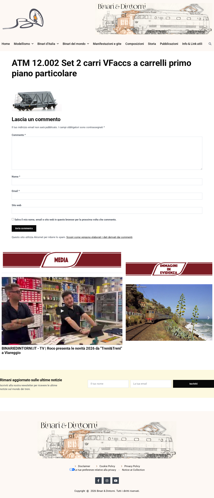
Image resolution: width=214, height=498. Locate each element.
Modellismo (22, 44)
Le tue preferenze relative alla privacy (95, 469)
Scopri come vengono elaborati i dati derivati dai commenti (99, 237)
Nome (16, 176)
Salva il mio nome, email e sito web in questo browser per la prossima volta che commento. (65, 219)
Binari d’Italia (46, 44)
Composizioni (134, 44)
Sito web (16, 205)
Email (16, 191)
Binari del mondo (74, 44)
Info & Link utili (192, 44)
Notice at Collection (133, 469)
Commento (19, 135)
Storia (152, 44)
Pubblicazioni (169, 44)
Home (6, 44)
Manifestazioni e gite (107, 44)
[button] (209, 43)
